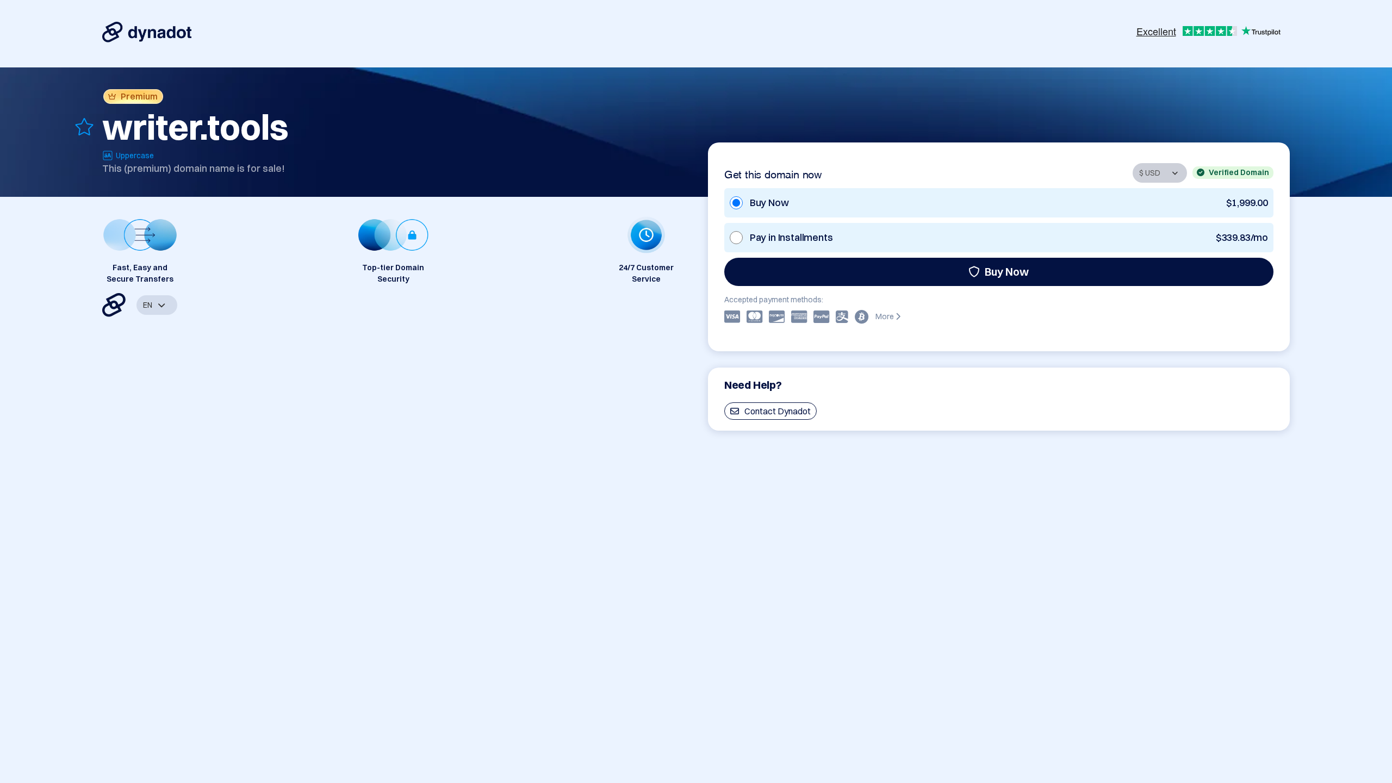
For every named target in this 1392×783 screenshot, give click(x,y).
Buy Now (1007, 271)
